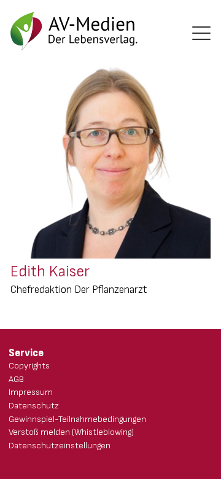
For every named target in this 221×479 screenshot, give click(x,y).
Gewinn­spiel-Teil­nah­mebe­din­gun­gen (77, 419)
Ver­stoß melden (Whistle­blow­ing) (71, 432)
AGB (16, 379)
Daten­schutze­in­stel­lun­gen (59, 445)
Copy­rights (29, 365)
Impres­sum (31, 392)
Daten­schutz (34, 405)
